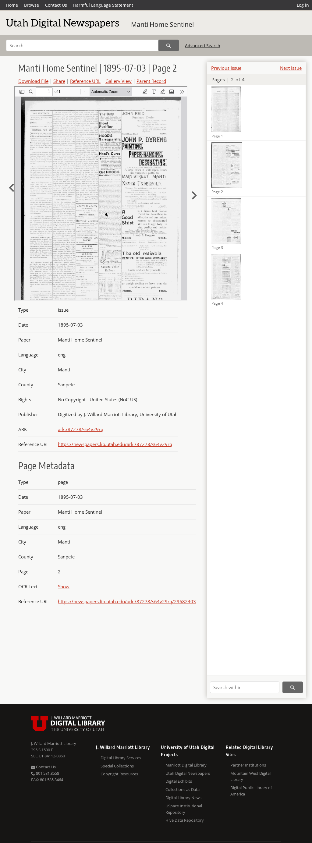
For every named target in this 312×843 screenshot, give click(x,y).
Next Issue (291, 68)
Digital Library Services (121, 757)
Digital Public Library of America (251, 791)
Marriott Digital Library (186, 765)
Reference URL (85, 81)
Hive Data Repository (184, 820)
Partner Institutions (248, 765)
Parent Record (151, 81)
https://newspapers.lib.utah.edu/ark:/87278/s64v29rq (115, 444)
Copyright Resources (119, 774)
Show (63, 586)
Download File (33, 81)
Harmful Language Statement (103, 5)
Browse (31, 5)
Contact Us (56, 5)
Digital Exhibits (178, 781)
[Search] (168, 45)
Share (59, 81)
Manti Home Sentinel (162, 24)
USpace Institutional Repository (183, 809)
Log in (303, 5)
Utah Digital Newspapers (187, 773)
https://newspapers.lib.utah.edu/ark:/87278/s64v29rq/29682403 (127, 601)
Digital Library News (183, 797)
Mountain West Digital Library (250, 776)
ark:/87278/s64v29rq (80, 429)
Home (12, 5)
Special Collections (117, 766)
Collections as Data (182, 789)
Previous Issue (226, 68)
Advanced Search (202, 45)
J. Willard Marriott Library (53, 743)
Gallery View (118, 81)
